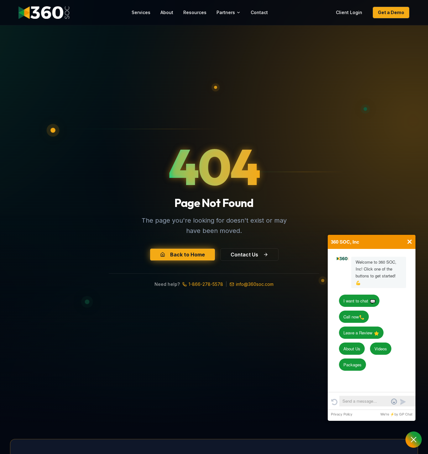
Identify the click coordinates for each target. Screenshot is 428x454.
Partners (226, 12)
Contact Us (244, 254)
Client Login (349, 12)
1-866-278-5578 (206, 284)
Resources (194, 12)
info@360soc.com (255, 284)
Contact (259, 12)
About (166, 12)
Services (141, 12)
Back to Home (187, 254)
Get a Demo (391, 12)
